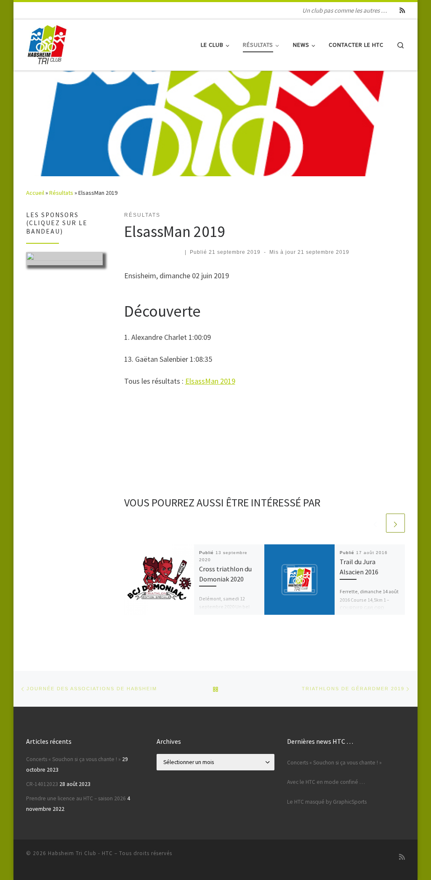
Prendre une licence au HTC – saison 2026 (76, 798)
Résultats (61, 192)
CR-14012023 (42, 784)
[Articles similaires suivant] (395, 523)
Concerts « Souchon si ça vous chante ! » (73, 759)
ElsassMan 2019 (210, 381)
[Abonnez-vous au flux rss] (402, 10)
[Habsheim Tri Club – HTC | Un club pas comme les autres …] (47, 43)
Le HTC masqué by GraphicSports (327, 801)
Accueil (35, 192)
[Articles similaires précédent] (375, 523)
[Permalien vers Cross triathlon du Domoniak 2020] (159, 579)
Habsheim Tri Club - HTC (80, 853)
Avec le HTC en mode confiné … (326, 782)
